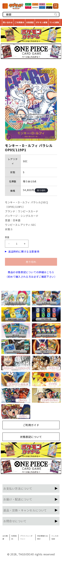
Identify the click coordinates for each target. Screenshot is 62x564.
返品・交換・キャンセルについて (25, 510)
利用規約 (14, 537)
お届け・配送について (17, 499)
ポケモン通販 (41, 22)
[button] (5, 6)
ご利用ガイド (31, 425)
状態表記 (30, 22)
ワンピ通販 (54, 22)
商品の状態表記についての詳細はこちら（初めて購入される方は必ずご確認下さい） (31, 274)
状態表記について (31, 437)
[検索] (55, 14)
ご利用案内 (19, 22)
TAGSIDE (24, 554)
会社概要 (5, 537)
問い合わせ (8, 22)
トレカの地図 (54, 537)
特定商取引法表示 (42, 537)
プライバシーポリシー (26, 537)
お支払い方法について (17, 488)
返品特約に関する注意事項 (23, 251)
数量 (7, 237)
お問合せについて (14, 521)
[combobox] (31, 14)
